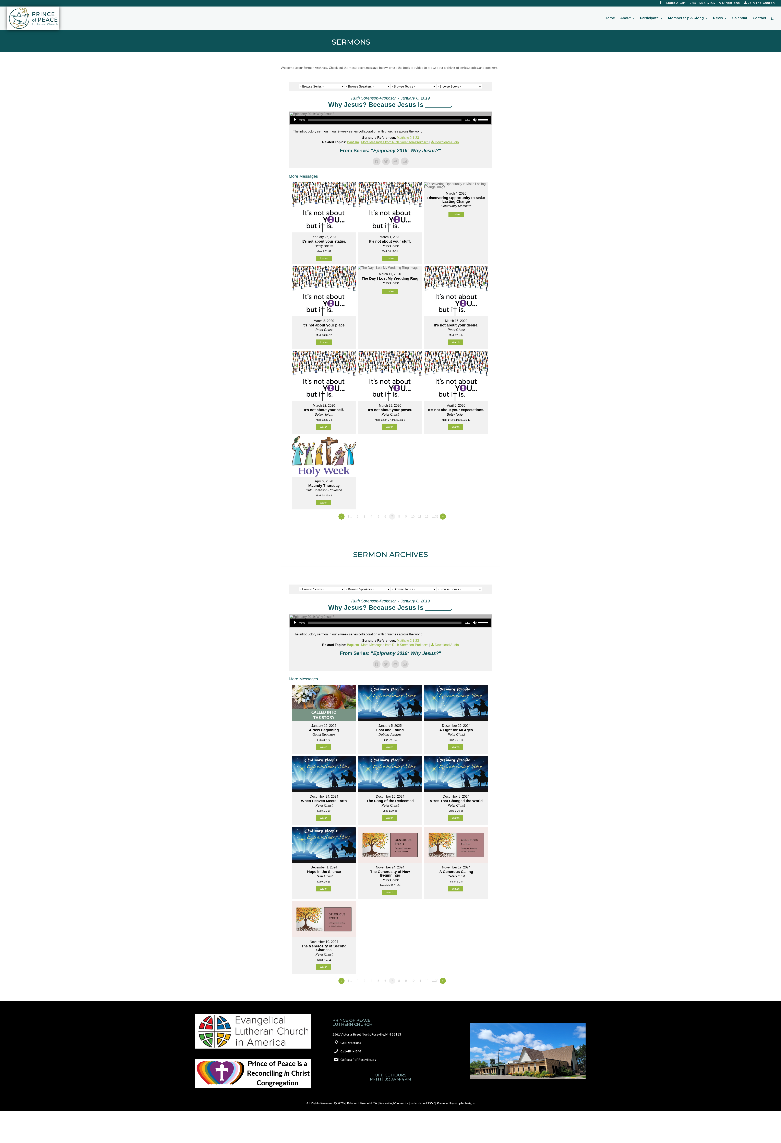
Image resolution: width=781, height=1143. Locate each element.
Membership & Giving (686, 18)
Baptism (353, 142)
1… (350, 516)
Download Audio (447, 142)
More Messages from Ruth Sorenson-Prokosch (395, 142)
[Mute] (475, 120)
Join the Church (761, 3)
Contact (759, 18)
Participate (649, 18)
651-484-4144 (703, 3)
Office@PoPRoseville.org (358, 1059)
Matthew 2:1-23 (408, 137)
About (625, 18)
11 (419, 516)
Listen (323, 258)
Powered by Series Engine (477, 528)
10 (412, 516)
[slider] (483, 119)
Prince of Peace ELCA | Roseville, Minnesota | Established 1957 (391, 1103)
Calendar (739, 18)
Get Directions (350, 1042)
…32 (435, 516)
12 (426, 516)
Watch (455, 342)
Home (610, 18)
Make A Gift (676, 3)
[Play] (295, 120)
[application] (390, 120)
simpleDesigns (464, 1103)
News (718, 18)
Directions (730, 3)
